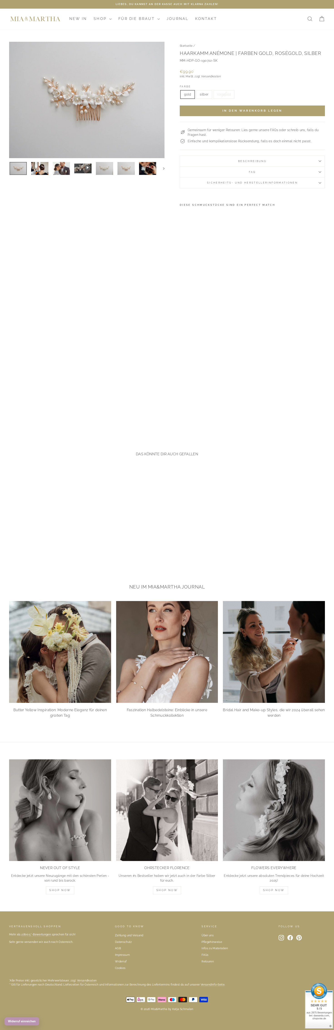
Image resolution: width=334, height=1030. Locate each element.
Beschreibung (252, 161)
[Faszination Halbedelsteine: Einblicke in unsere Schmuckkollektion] (167, 652)
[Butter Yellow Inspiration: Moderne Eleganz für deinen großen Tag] (60, 652)
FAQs (205, 954)
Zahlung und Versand (129, 935)
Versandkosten (211, 76)
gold (187, 94)
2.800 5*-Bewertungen (36, 934)
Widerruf (121, 961)
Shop (101, 19)
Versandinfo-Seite (212, 984)
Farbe (185, 86)
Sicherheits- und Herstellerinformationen (252, 182)
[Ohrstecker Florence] (167, 810)
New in (78, 19)
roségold (224, 94)
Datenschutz (123, 942)
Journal (177, 19)
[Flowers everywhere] (274, 810)
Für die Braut (137, 19)
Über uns (208, 935)
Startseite (186, 45)
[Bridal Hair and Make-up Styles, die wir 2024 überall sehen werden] (274, 652)
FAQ (252, 172)
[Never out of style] (60, 810)
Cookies (120, 968)
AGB (118, 948)
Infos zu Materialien (215, 948)
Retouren (208, 961)
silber (204, 94)
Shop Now (60, 890)
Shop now (167, 890)
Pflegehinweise (212, 942)
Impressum (122, 954)
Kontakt (206, 19)
